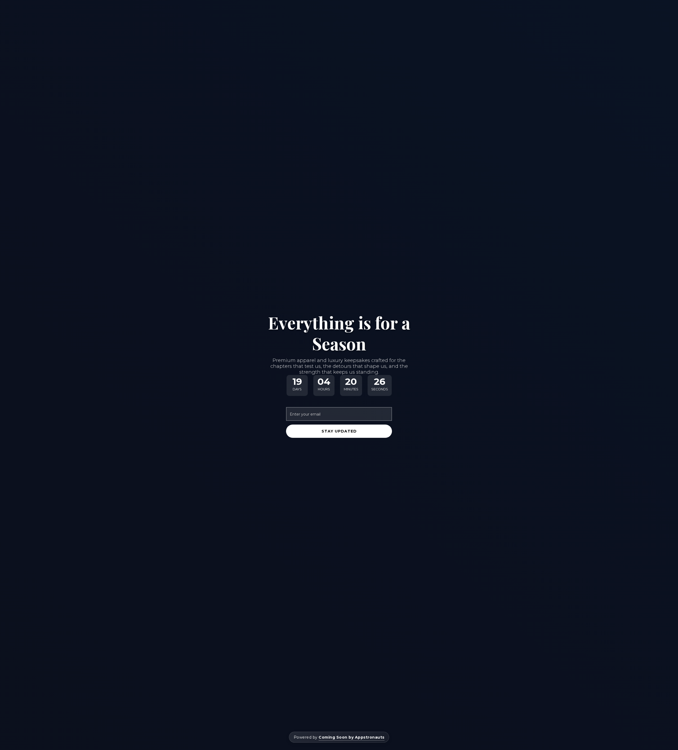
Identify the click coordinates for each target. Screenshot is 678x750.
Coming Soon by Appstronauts (352, 737)
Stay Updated (339, 431)
